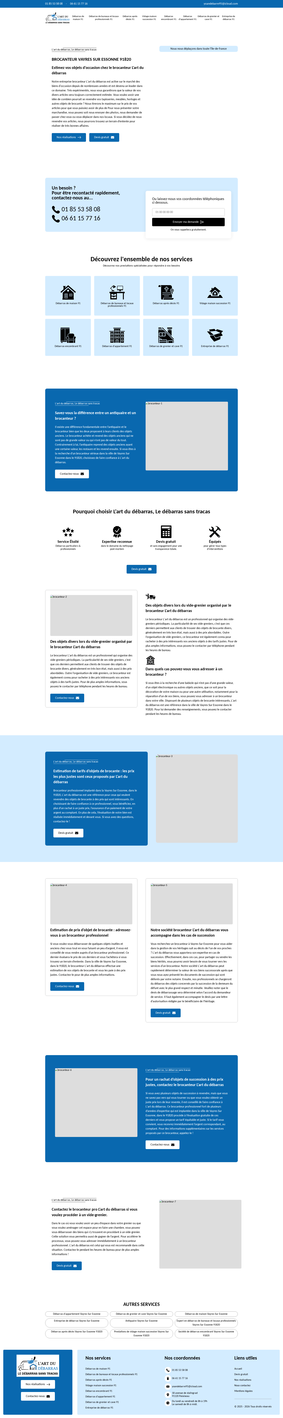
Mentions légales (243, 1391)
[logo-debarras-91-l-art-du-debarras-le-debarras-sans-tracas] (57, 18)
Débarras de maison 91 (68, 303)
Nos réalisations (242, 1380)
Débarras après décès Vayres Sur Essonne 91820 (76, 1331)
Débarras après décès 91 (166, 303)
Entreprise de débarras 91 (215, 346)
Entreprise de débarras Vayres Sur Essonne (76, 1321)
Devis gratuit (241, 1374)
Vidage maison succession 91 (215, 303)
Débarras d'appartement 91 (117, 346)
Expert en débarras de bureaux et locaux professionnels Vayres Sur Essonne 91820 (206, 1323)
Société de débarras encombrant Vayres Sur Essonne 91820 (206, 1333)
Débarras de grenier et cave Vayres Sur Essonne (141, 1314)
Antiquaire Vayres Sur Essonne (141, 1321)
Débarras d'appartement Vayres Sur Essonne (76, 1314)
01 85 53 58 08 (54, 3)
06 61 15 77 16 (78, 3)
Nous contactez (242, 1385)
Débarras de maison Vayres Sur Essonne (206, 1314)
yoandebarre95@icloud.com (221, 3)
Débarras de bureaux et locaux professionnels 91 (117, 304)
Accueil (238, 1369)
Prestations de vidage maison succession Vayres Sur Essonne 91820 (141, 1333)
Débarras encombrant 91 (68, 346)
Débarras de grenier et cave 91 (166, 346)
